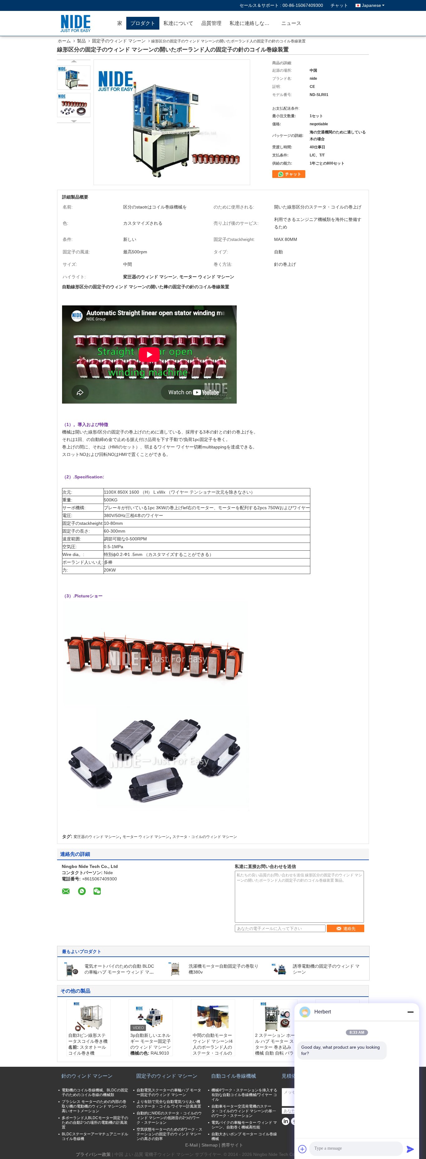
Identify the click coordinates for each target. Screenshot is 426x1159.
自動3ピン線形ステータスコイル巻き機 (88, 1038)
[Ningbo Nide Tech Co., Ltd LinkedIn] (285, 1121)
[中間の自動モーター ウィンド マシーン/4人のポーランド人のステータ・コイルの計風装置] (213, 1016)
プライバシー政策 (93, 1154)
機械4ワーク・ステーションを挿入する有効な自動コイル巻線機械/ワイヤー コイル (244, 1095)
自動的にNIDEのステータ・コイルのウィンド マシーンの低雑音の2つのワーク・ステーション (169, 1118)
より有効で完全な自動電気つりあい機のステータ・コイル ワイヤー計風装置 (169, 1104)
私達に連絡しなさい (252, 23)
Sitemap (209, 1144)
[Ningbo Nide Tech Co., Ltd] (77, 23)
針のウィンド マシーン (87, 1076)
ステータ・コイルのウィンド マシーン (204, 837)
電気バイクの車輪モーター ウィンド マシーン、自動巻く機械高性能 (244, 1124)
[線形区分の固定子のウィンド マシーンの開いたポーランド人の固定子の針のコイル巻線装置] (73, 77)
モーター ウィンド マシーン (146, 837)
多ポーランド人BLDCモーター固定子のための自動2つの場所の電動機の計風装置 (95, 1122)
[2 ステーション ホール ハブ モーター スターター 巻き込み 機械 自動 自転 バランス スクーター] (275, 1016)
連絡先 (349, 928)
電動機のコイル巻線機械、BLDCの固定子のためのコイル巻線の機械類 (95, 1092)
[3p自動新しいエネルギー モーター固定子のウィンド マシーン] (150, 1016)
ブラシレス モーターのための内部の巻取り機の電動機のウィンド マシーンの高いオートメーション (94, 1106)
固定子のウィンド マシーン (119, 40)
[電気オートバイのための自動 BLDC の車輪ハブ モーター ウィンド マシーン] (71, 968)
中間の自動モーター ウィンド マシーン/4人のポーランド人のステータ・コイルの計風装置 (213, 1047)
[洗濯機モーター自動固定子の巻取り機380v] (175, 968)
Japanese (371, 5)
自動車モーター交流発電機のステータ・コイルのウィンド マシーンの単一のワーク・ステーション (243, 1111)
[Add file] (302, 1149)
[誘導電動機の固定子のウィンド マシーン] (279, 968)
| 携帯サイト (231, 1144)
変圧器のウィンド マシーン (96, 837)
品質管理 (211, 23)
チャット (339, 5)
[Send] (410, 1149)
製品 (81, 40)
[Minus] (410, 1012)
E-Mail (191, 1144)
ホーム (64, 40)
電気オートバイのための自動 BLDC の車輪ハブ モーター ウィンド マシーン (119, 972)
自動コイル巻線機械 (233, 1076)
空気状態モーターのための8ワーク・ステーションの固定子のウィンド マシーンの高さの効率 (169, 1134)
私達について (178, 23)
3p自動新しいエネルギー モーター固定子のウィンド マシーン (150, 1041)
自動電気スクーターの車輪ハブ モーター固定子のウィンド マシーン (169, 1092)
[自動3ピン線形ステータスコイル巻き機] (88, 1016)
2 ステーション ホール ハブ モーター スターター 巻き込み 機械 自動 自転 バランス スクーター (275, 1047)
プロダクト (142, 23)
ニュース (291, 23)
